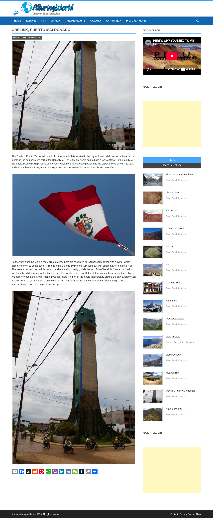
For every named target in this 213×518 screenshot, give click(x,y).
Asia (43, 20)
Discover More (136, 20)
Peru (16, 38)
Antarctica (113, 20)
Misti (168, 264)
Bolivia (169, 342)
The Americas (74, 20)
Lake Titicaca (173, 336)
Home (17, 20)
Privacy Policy (187, 514)
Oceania (95, 20)
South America (31, 38)
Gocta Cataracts (175, 318)
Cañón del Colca (175, 228)
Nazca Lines (173, 192)
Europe (31, 20)
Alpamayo (171, 300)
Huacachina (172, 372)
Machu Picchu (174, 408)
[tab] (172, 160)
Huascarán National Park (179, 174)
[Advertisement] (172, 124)
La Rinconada (173, 354)
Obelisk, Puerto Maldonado (180, 390)
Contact (174, 514)
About (198, 514)
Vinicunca (171, 210)
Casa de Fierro (174, 282)
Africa (55, 20)
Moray (169, 246)
